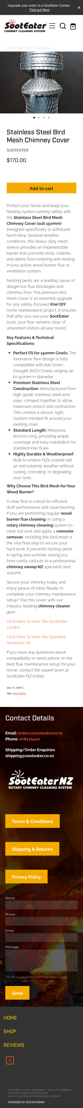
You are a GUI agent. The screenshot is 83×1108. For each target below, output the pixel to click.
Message (12, 946)
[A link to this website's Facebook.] (10, 1060)
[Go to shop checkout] (73, 25)
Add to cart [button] (41, 188)
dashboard (38, 1089)
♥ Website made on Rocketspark (28, 1093)
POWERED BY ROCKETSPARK (26, 1102)
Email (9, 930)
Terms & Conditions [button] (32, 821)
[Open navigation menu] (52, 25)
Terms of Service (37, 980)
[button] (63, 25)
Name (10, 897)
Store (11, 48)
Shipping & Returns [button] (32, 849)
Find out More (40, 9)
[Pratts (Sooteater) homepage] (25, 25)
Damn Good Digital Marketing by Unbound (34, 1096)
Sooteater (25, 48)
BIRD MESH (19, 693)
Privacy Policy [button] (26, 876)
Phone (10, 914)
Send (17, 993)
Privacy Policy (13, 980)
